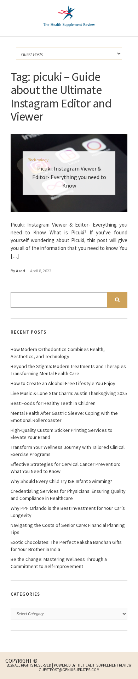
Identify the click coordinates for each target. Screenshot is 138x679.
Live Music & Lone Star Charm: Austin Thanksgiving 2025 (69, 393)
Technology (38, 159)
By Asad (18, 270)
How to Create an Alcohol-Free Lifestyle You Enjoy (63, 383)
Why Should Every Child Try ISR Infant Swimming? (61, 481)
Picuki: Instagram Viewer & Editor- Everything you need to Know (69, 177)
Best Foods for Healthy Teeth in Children (53, 403)
